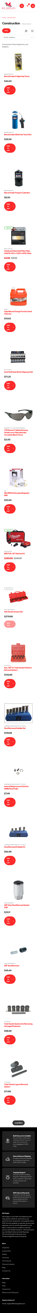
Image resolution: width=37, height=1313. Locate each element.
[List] (32, 30)
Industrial (5, 1248)
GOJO (5, 309)
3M (5, 491)
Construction (11, 17)
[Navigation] (33, 6)
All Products (6, 1261)
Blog (3, 1267)
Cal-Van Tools (9, 609)
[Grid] (26, 30)
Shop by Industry (8, 1264)
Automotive (6, 1251)
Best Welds (8, 249)
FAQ (3, 1286)
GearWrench (9, 903)
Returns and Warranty (10, 1292)
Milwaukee (8, 551)
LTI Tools (7, 665)
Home (4, 17)
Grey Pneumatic (10, 963)
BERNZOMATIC (9, 74)
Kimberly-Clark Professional (14, 428)
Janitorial (5, 1258)
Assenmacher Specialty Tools (15, 726)
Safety (4, 1254)
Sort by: (6, 37)
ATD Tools (7, 370)
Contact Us (6, 1271)
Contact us (19, 1144)
